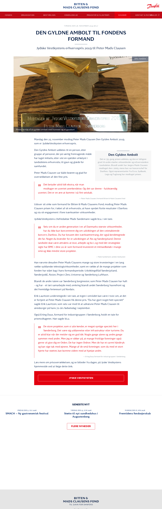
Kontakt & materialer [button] (146, 15)
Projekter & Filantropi (98, 15)
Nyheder (122, 15)
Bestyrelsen (49, 15)
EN (151, 15)
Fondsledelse (71, 15)
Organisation (28, 15)
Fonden (8, 15)
